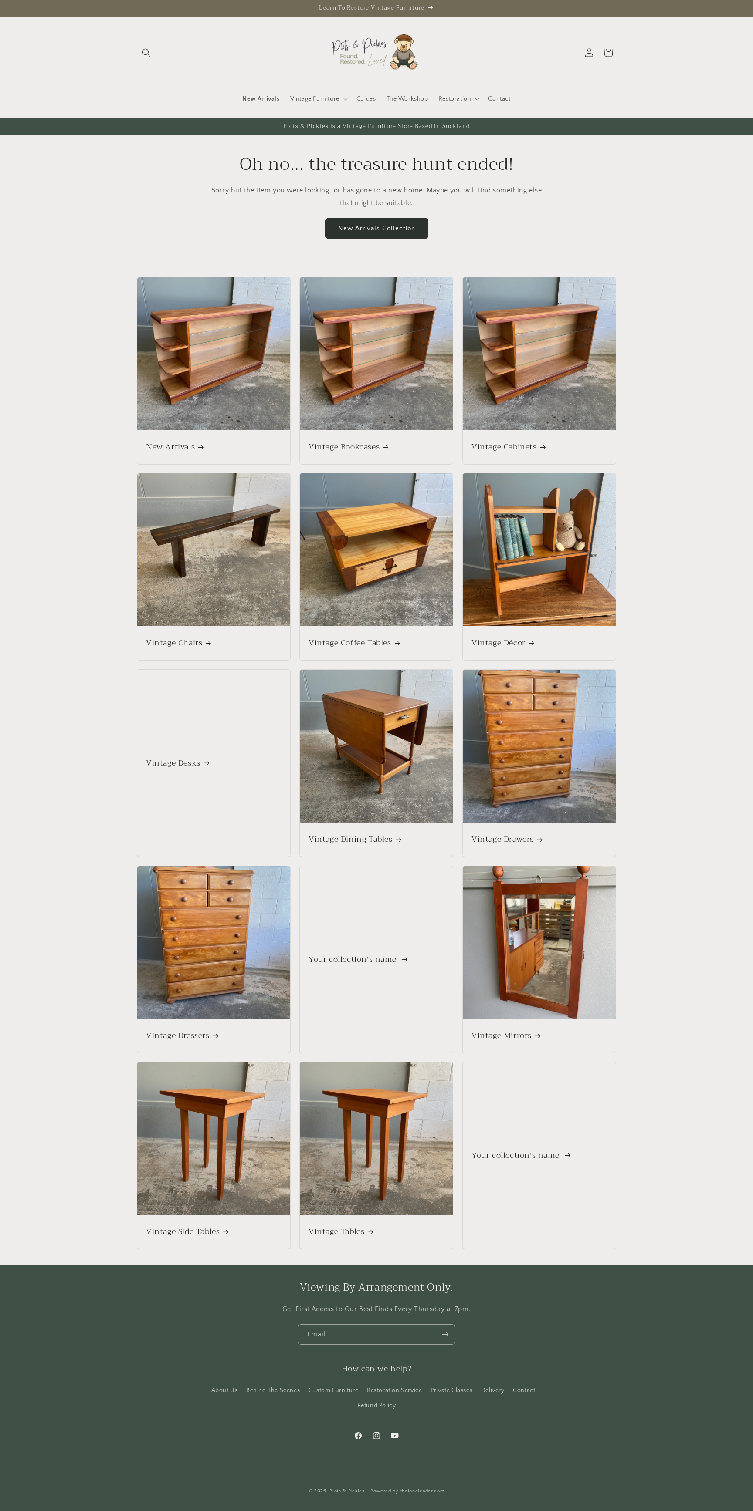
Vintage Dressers (178, 1036)
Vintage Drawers (502, 839)
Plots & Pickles (347, 1491)
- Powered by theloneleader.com (405, 1491)
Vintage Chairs (174, 643)
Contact (524, 1390)
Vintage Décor (498, 643)
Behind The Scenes (273, 1390)
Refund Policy (376, 1405)
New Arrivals (170, 447)
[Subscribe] (445, 1334)
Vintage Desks (173, 763)
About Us (224, 1390)
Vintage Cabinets (504, 447)
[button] (146, 52)
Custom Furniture (334, 1390)
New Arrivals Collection (376, 228)
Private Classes (451, 1390)
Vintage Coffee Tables (350, 643)
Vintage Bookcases (344, 447)
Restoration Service (394, 1390)
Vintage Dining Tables (351, 839)
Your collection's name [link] (354, 959)
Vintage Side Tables (183, 1232)
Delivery (493, 1390)
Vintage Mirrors (501, 1036)
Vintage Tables (336, 1232)
